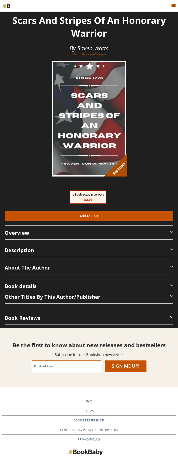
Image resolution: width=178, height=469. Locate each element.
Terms (89, 411)
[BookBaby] (6, 6)
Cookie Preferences (89, 420)
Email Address (43, 366)
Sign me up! (126, 366)
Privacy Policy (89, 439)
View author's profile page (89, 54)
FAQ (89, 401)
